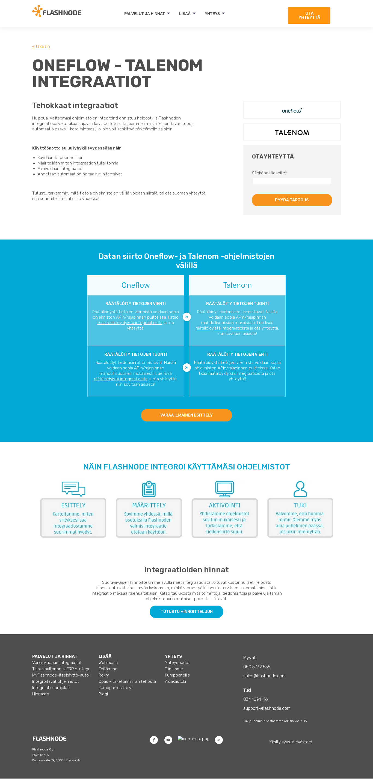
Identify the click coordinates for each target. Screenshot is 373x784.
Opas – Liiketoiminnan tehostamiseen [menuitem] (129, 681)
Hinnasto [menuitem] (40, 694)
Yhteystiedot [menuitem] (177, 662)
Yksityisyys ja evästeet (291, 742)
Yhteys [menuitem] (212, 13)
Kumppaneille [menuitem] (177, 675)
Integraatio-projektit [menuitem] (51, 687)
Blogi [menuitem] (103, 694)
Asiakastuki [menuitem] (175, 681)
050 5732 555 (256, 666)
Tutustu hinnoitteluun (187, 611)
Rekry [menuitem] (104, 675)
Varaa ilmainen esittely (186, 415)
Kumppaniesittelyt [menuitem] (116, 687)
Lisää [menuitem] (185, 13)
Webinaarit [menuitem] (108, 662)
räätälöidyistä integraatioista (222, 328)
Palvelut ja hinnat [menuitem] (144, 13)
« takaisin (41, 46)
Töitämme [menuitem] (108, 668)
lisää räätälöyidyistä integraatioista (129, 322)
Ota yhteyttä (309, 15)
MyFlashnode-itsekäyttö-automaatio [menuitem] (62, 675)
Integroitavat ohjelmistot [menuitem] (55, 681)
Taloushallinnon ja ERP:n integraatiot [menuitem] (62, 668)
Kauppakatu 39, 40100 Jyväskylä (56, 760)
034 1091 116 (255, 699)
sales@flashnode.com (264, 675)
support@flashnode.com (267, 708)
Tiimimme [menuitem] (174, 668)
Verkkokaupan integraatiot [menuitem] (57, 662)
